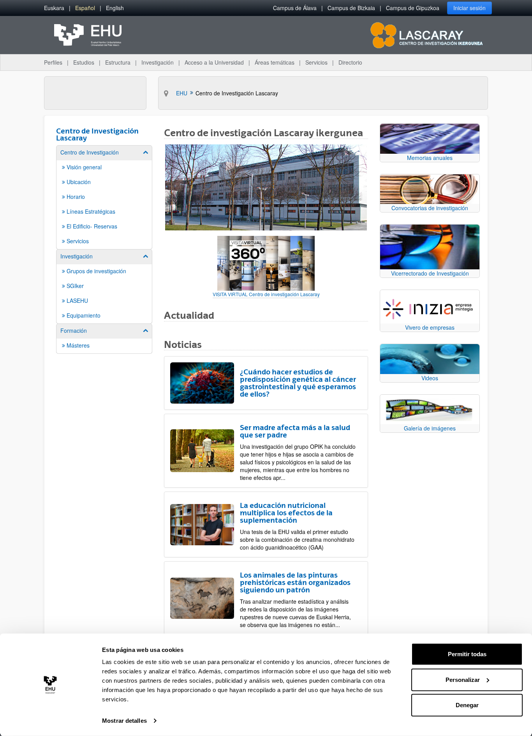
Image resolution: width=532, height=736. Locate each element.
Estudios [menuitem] (83, 62)
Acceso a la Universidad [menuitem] (214, 62)
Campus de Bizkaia (351, 8)
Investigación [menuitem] (157, 62)
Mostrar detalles (124, 720)
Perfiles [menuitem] (53, 62)
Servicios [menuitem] (316, 62)
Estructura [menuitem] (117, 62)
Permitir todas (467, 654)
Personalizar (463, 679)
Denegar (467, 705)
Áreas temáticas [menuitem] (274, 62)
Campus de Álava (295, 8)
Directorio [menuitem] (350, 62)
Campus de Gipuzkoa (412, 8)
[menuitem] (54, 8)
